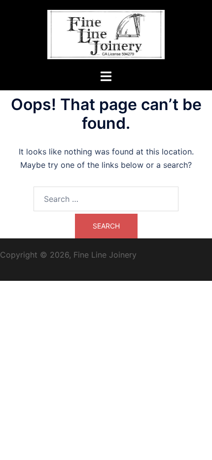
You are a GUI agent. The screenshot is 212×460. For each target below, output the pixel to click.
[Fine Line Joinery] (106, 33)
